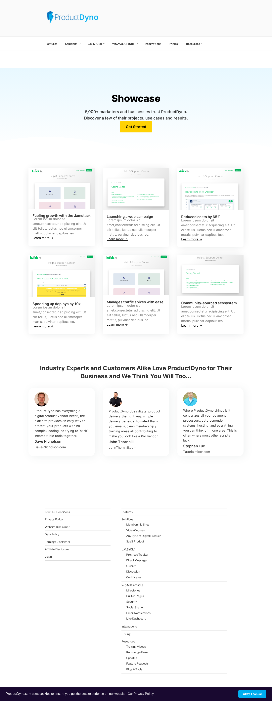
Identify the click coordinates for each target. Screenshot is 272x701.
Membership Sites (137, 524)
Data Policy (52, 534)
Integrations (153, 43)
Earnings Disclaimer (57, 541)
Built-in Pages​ (135, 596)
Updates (131, 658)
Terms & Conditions (57, 512)
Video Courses (135, 530)
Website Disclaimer (57, 527)
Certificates (133, 577)
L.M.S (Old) (95, 43)
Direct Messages (137, 560)
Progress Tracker (137, 554)
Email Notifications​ (138, 613)
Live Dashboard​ (136, 618)
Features (51, 43)
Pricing (173, 43)
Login (48, 556)
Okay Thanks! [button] (252, 693)
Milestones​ (133, 590)
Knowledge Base (137, 652)
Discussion (133, 571)
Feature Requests (137, 663)
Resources (193, 43)
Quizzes (131, 566)
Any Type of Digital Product (143, 535)
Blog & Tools (134, 669)
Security (131, 601)
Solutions (71, 43)
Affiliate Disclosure (57, 549)
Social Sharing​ (135, 607)
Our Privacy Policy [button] (141, 693)
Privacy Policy (54, 519)
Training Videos (136, 646)
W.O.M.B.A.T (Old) (123, 43)
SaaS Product (135, 541)
